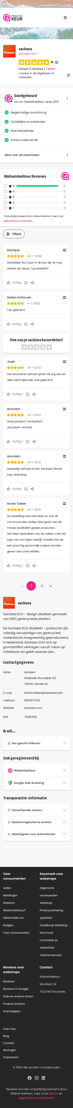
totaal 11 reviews (31, 69)
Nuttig (16, 282)
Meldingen (10, 895)
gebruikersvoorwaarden (18, 220)
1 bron (50, 69)
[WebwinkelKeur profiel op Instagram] (37, 1078)
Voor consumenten (16, 933)
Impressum (11, 1057)
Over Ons (9, 1029)
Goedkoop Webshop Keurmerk (54, 929)
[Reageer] (25, 282)
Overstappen (12, 1011)
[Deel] (32, 282)
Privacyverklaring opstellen (51, 914)
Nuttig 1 (17, 394)
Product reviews (14, 1004)
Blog (6, 1036)
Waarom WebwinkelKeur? (14, 906)
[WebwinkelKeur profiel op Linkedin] (44, 1078)
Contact (8, 1043)
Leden (7, 888)
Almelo (39, 684)
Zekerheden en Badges (13, 921)
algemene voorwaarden (36, 1098)
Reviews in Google (15, 989)
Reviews (8, 981)
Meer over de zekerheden (22, 155)
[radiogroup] (34, 62)
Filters (16, 234)
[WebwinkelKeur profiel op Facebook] (30, 1078)
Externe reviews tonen (18, 996)
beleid (53, 1093)
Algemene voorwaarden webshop (49, 895)
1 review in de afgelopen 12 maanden (36, 75)
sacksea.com (28, 54)
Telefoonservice (51, 955)
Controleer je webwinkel (49, 944)
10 (54, 62)
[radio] (21, 62)
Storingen (9, 1050)
